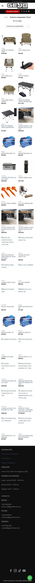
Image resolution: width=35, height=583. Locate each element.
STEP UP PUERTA (23, 76)
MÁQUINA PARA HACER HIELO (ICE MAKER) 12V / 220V (25, 382)
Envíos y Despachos (8, 463)
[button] (2, 6)
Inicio (6, 17)
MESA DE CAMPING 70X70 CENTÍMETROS (7, 126)
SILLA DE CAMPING (24, 282)
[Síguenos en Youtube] (28, 11)
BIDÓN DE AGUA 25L (24, 332)
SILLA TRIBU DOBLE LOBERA (7, 100)
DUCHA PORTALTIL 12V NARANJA (8, 436)
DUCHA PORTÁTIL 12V (25, 357)
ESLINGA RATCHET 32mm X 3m (24, 255)
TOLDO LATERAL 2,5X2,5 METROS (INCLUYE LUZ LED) (25, 229)
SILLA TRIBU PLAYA (24, 50)
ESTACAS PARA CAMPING (8, 203)
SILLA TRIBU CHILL (6, 76)
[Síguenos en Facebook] (21, 11)
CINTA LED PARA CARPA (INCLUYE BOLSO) (25, 436)
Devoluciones (6, 458)
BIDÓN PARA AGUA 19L (8, 153)
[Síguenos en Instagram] (24, 11)
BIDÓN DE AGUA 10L (7, 332)
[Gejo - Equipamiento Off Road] (17, 6)
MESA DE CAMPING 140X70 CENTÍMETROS (25, 100)
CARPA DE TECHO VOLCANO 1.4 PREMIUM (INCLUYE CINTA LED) (25, 409)
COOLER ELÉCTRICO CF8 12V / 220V (8, 381)
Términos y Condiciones (9, 454)
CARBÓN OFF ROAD (7, 357)
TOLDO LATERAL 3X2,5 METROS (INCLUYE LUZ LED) (8, 229)
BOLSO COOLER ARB (7, 306)
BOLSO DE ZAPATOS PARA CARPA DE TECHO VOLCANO (8, 256)
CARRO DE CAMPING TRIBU (7, 50)
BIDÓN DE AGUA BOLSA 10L (25, 307)
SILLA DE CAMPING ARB (25, 203)
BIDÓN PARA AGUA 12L (25, 153)
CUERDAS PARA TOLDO (8, 282)
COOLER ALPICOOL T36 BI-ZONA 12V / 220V (8, 409)
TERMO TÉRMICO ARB (25, 177)
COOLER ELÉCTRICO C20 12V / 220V (8, 178)
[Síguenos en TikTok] (26, 11)
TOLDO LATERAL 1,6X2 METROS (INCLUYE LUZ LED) (25, 127)
